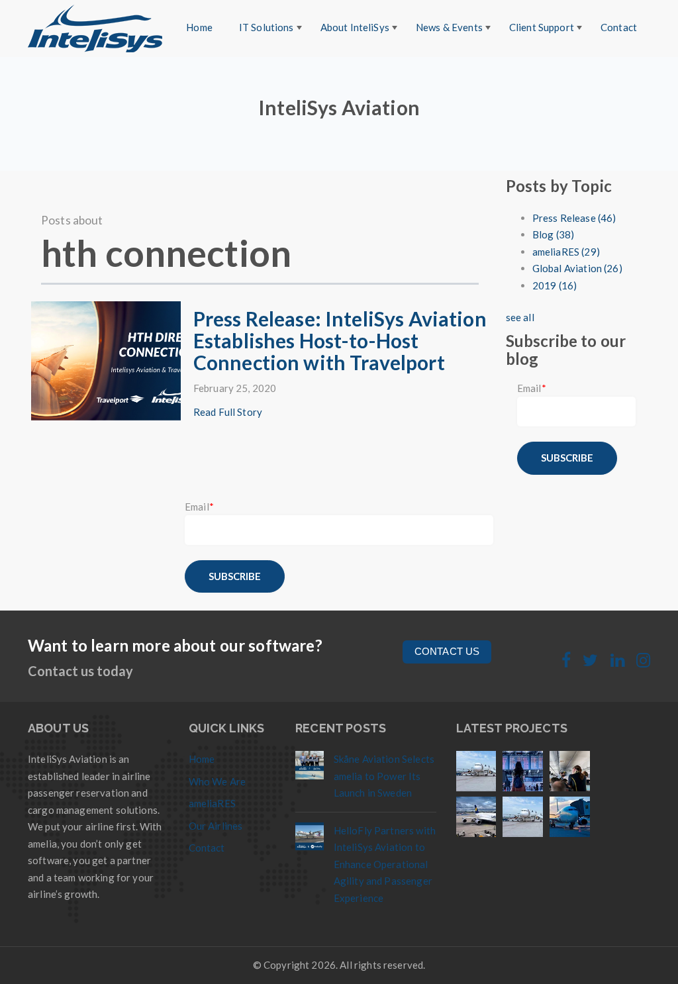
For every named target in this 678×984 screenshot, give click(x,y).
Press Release (574, 218)
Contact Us (447, 651)
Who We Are (217, 781)
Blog (553, 234)
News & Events (449, 27)
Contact (619, 27)
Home (199, 27)
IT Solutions (266, 27)
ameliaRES (566, 252)
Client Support (541, 27)
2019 (554, 285)
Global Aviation (577, 268)
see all (520, 317)
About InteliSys (354, 27)
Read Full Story (227, 412)
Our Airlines (216, 826)
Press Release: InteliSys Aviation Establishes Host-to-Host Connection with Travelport (340, 340)
